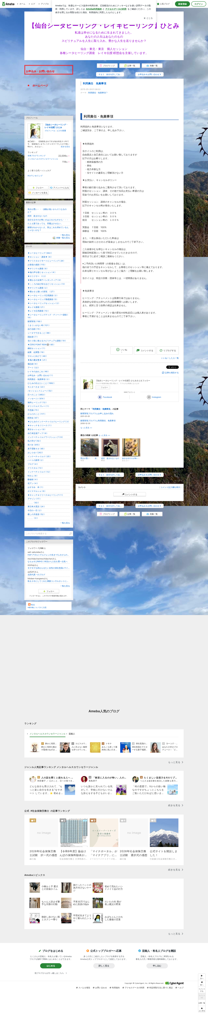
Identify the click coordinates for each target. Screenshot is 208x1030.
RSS (33, 605)
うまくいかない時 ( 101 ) (38, 325)
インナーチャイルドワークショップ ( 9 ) (45, 437)
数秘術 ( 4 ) (33, 479)
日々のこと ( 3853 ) (36, 394)
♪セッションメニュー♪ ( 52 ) (40, 391)
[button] (202, 1009)
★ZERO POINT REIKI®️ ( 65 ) (41, 344)
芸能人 (72, 733)
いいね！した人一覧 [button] (170, 358)
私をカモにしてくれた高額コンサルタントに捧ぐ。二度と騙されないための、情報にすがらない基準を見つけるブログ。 (49, 581)
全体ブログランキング (37, 155)
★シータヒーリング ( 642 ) (40, 253)
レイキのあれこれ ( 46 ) (38, 371)
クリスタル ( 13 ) (35, 468)
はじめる (51, 965)
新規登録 (182, 4)
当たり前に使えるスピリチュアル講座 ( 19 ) (47, 340)
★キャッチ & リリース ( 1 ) (39, 425)
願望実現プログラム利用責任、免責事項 (98, 420)
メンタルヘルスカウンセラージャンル (43, 159)
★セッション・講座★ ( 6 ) (39, 257)
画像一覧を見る (63, 238)
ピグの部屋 (61, 131)
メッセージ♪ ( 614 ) (36, 398)
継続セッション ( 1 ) (36, 348)
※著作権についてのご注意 (37, 607)
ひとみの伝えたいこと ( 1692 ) (41, 383)
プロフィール (50, 131)
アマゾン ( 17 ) (34, 498)
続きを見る (65, 146)
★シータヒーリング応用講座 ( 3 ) (42, 295)
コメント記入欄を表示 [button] (170, 487)
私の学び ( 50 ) (34, 441)
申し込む (157, 965)
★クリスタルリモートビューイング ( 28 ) (46, 261)
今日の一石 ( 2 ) (34, 510)
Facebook (107, 397)
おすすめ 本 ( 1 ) (35, 487)
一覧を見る (65, 235)
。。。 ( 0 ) (33, 518)
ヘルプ (181, 987)
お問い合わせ (101, 987)
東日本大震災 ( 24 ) (36, 506)
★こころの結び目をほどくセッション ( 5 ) (46, 284)
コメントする (131, 494)
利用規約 (116, 987)
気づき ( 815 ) (33, 445)
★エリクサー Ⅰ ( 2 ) (37, 276)
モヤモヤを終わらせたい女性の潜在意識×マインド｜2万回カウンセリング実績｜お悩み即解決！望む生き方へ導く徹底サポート (49, 568)
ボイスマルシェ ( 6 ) (36, 491)
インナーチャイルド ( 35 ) (39, 456)
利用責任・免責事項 (97, 92)
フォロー (104, 387)
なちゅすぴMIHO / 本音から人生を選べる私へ (48, 561)
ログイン (199, 4)
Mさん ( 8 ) (32, 475)
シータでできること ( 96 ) (39, 333)
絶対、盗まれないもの (37, 216)
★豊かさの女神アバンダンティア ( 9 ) (44, 280)
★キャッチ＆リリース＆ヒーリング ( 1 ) (45, 495)
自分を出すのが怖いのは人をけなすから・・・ (48, 220)
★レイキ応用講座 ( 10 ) (38, 311)
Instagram (156, 397)
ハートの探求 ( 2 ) (35, 460)
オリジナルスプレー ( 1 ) (38, 406)
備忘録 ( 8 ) (32, 364)
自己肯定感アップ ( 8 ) (37, 433)
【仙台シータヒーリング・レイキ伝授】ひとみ (56, 126)
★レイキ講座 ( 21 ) (36, 307)
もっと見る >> (86, 428)
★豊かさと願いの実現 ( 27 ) (41, 291)
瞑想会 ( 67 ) (33, 418)
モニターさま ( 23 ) (36, 387)
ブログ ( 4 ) (33, 464)
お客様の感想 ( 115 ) (36, 264)
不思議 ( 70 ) (33, 410)
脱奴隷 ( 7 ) (32, 337)
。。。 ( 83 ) (33, 502)
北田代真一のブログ (36, 574)
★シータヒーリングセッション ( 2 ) (43, 303)
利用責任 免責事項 (94, 83)
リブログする (169, 350)
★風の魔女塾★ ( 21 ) (37, 360)
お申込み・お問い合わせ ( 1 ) (40, 375)
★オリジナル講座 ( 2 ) (37, 288)
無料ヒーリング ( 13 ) (37, 402)
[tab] (47, 733)
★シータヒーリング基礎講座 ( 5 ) (42, 299)
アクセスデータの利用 (134, 987)
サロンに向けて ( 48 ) (37, 356)
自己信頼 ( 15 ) (34, 329)
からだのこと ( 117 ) (36, 414)
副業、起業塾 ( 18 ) (36, 352)
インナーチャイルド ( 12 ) (39, 472)
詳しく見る (104, 965)
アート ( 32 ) (33, 367)
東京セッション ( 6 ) (36, 429)
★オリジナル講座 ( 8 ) (37, 268)
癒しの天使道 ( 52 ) (36, 514)
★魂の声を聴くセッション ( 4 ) (41, 272)
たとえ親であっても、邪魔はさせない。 (45, 223)
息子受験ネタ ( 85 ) (36, 448)
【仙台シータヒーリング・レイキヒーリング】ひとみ (104, 25)
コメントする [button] (147, 350)
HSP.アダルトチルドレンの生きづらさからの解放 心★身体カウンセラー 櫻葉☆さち (49, 555)
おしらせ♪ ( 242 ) (35, 452)
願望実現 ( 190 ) (35, 321)
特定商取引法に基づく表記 (161, 987)
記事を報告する (172, 372)
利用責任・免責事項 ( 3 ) (38, 379)
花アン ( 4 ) (33, 483)
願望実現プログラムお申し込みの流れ (97, 413)
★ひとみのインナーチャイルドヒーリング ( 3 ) (48, 421)
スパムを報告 (84, 987)
